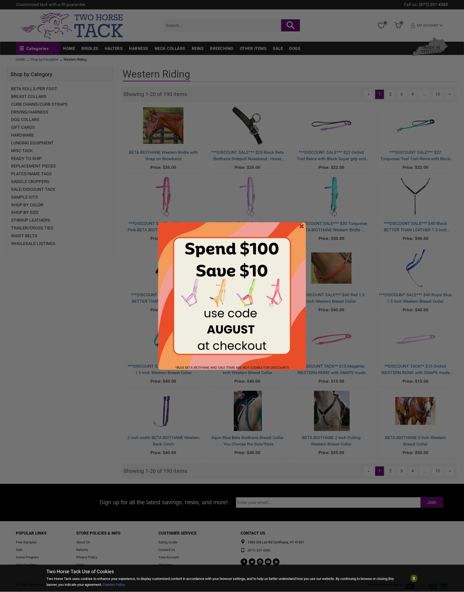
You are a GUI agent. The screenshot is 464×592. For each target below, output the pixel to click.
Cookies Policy (114, 585)
